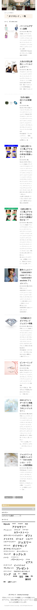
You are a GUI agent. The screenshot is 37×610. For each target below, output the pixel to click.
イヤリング (17, 529)
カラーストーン (26, 112)
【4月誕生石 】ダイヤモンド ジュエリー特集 (26, 320)
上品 (14, 574)
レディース (26, 383)
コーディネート (27, 33)
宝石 (23, 192)
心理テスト (29, 253)
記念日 (21, 82)
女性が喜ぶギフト (24, 435)
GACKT (14, 523)
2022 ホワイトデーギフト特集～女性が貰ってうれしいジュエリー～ (26, 405)
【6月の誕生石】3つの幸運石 (26, 100)
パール (28, 559)
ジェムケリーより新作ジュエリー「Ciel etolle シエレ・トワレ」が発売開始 (26, 459)
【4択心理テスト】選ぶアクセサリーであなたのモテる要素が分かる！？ (26, 214)
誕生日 (25, 82)
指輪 (21, 385)
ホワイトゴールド (7, 571)
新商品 (24, 481)
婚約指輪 (15, 576)
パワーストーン (26, 185)
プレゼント (22, 80)
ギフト (23, 38)
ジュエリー (25, 40)
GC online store (13, 21)
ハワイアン (29, 376)
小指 (30, 383)
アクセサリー (23, 71)
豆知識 (21, 33)
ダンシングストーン (22, 551)
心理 (26, 192)
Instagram (20, 523)
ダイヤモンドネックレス (9, 551)
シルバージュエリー (27, 235)
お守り (21, 372)
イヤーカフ (25, 529)
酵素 (5, 581)
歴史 (32, 576)
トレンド (22, 129)
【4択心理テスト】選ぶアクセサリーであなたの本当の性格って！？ (26, 151)
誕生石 (23, 348)
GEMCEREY (23, 290)
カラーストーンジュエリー (13, 535)
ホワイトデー (23, 431)
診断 (23, 48)
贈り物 (29, 82)
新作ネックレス (25, 303)
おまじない (29, 370)
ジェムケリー (28, 122)
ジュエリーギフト (25, 420)
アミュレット (24, 292)
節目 (30, 80)
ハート (6, 557)
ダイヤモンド (29, 125)
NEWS (25, 162)
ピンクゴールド (19, 565)
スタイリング (23, 36)
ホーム (6, 21)
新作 (23, 301)
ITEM (30, 31)
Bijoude (22, 107)
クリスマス (28, 472)
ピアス (26, 46)
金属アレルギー (12, 582)
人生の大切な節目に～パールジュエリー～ (26, 64)
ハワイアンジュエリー (25, 379)
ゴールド (27, 38)
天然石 (26, 345)
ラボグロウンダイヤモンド (22, 571)
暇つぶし (23, 194)
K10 (31, 114)
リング (30, 46)
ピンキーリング (27, 381)
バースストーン (14, 557)
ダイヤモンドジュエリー (26, 127)
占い (21, 48)
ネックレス (26, 42)
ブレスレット (28, 78)
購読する (6, 505)
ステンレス (28, 237)
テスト (30, 181)
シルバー (22, 122)
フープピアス (27, 426)
